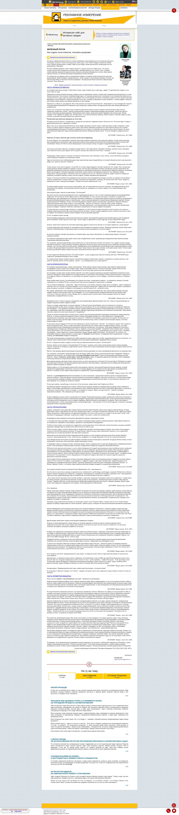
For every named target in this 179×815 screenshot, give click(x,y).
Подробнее (17, 811)
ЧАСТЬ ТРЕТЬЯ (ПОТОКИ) (56, 407)
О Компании (112, 5)
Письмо (126, 61)
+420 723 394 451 (85, 2)
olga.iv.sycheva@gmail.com (122, 659)
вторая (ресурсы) (77, 85)
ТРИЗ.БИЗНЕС (62, 8)
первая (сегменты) (65, 85)
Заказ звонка (72, 2)
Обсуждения (89, 676)
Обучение (96, 5)
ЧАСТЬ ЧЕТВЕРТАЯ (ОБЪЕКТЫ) (59, 576)
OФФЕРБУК (123, 8)
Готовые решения (116, 676)
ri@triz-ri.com (119, 2)
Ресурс (104, 25)
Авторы (68, 5)
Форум (62, 5)
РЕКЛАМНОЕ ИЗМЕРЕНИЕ (110, 8)
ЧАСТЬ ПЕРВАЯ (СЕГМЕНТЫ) (58, 87)
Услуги (75, 5)
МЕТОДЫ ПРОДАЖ (94, 8)
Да (12, 811)
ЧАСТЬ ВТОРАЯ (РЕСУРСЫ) (57, 264)
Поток (74, 25)
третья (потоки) (88, 85)
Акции (129, 5)
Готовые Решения (86, 5)
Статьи (56, 5)
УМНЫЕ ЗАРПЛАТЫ (50, 8)
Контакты (121, 5)
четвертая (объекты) (100, 85)
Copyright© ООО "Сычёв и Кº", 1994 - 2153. (55, 810)
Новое (50, 5)
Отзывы (104, 5)
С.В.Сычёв (62, 811)
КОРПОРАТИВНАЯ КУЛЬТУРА (78, 8)
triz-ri (109, 2)
